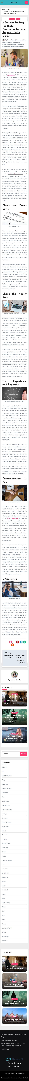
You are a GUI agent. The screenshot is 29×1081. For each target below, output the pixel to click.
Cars (3, 797)
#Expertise (5, 44)
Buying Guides (6, 788)
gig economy (11, 75)
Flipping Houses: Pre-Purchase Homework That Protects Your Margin (14, 698)
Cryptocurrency (7, 809)
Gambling (5, 847)
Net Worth (5, 890)
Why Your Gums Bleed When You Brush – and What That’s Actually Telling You (14, 986)
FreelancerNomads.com (15, 174)
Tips (3, 915)
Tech (3, 911)
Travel (4, 924)
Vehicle (4, 932)
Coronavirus (6, 805)
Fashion (4, 835)
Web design (5, 936)
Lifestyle (5, 869)
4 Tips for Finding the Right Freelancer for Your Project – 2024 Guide (14, 29)
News (18, 19)
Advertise (19, 1078)
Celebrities (5, 801)
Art (3, 771)
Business (12, 19)
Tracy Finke (10, 40)
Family (4, 831)
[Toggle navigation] (2, 2)
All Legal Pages (9, 1073)
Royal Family (6, 902)
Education (5, 818)
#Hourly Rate (15, 46)
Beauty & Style (6, 775)
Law (3, 864)
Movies (4, 881)
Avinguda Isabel (11, 719)
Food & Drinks (6, 843)
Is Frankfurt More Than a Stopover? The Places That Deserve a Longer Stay (14, 1021)
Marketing (5, 877)
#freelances (20, 44)
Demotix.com (15, 1063)
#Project (21, 46)
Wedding (4, 941)
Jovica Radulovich (12, 700)
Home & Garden (7, 860)
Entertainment (6, 822)
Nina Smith (10, 740)
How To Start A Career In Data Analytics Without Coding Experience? (14, 738)
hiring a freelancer (12, 518)
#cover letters (8, 42)
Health (4, 856)
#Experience (16, 42)
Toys (3, 919)
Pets (3, 898)
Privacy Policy (20, 1073)
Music (4, 886)
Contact (25, 1078)
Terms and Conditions (7, 1078)
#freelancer (12, 44)
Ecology (4, 814)
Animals (4, 767)
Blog (3, 780)
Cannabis (5, 792)
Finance (4, 839)
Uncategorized (6, 928)
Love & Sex (5, 873)
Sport (3, 907)
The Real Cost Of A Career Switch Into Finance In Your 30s (14, 717)
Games (4, 852)
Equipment (5, 826)
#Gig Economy (6, 46)
